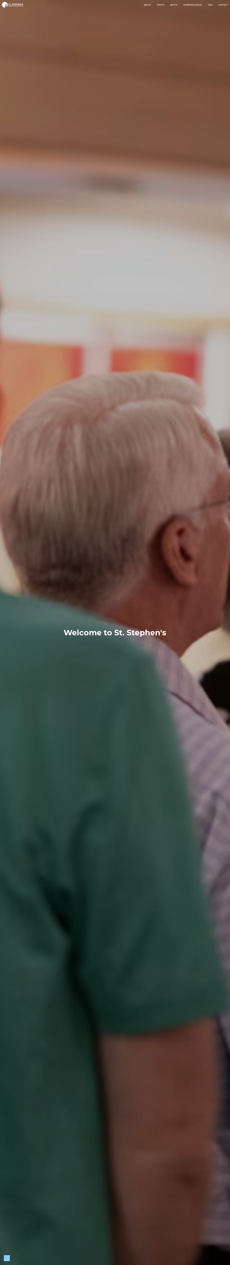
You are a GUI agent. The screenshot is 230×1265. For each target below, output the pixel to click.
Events (160, 5)
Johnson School (192, 5)
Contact (223, 5)
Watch (174, 5)
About (147, 5)
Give (210, 5)
